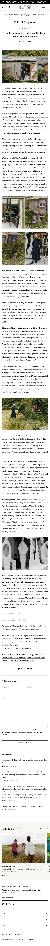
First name (5, 688)
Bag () (45, 7)
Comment (5, 710)
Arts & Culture (25, 41)
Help (4, 913)
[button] (2, 875)
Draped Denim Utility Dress (27, 654)
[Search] (9, 7)
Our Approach (7, 919)
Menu (4, 7)
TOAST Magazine (14, 14)
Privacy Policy (21, 939)
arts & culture (11, 829)
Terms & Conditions (8, 939)
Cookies (30, 939)
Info (3, 925)
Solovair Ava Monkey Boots (22, 660)
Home (6, 14)
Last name (29, 688)
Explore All (44, 829)
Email (3, 699)
